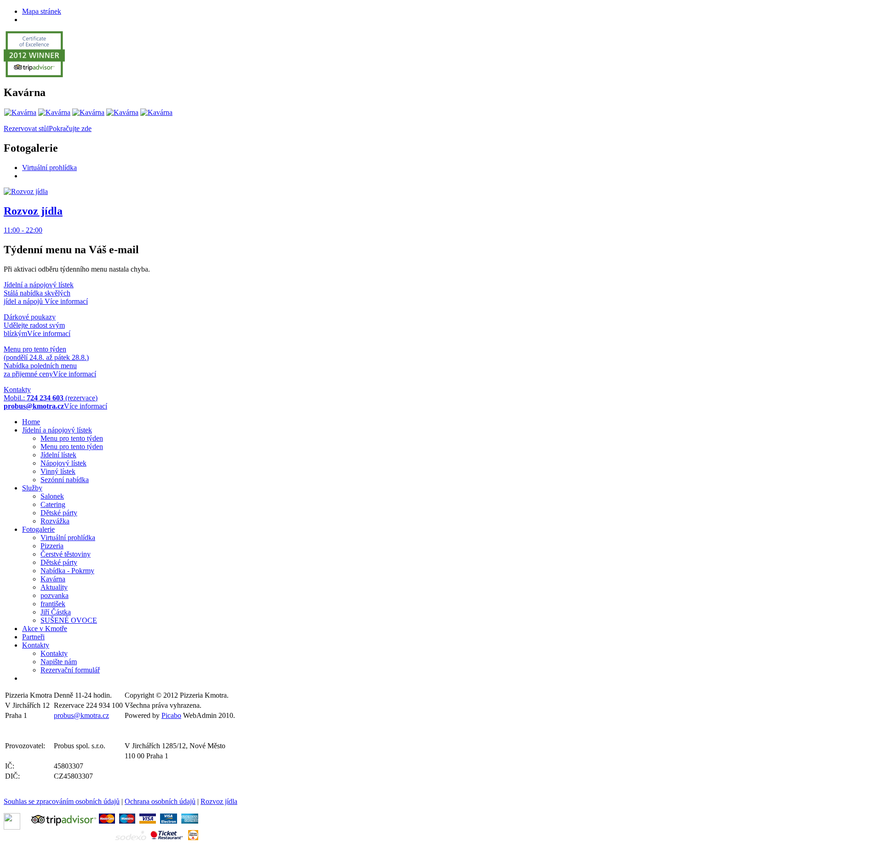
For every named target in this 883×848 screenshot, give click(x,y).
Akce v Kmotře (44, 628)
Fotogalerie (38, 529)
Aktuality (54, 587)
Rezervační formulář (70, 670)
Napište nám (58, 662)
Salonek (52, 496)
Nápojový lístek (63, 463)
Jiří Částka (55, 612)
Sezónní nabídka (64, 480)
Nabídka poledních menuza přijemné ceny (46, 361)
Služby (32, 488)
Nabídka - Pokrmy (67, 571)
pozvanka (54, 595)
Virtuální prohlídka (49, 167)
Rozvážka (54, 521)
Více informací (66, 301)
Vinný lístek (57, 471)
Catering (52, 504)
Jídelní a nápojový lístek (57, 430)
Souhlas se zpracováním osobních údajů (62, 801)
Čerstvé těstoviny (65, 554)
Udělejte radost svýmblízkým (34, 325)
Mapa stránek (41, 11)
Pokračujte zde (70, 128)
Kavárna (52, 579)
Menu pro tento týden (71, 438)
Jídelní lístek (58, 455)
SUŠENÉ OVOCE (68, 620)
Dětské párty (58, 513)
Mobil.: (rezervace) (50, 398)
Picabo (171, 715)
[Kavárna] (20, 112)
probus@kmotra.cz (81, 715)
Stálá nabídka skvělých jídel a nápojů (39, 293)
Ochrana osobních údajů (160, 801)
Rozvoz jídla (219, 801)
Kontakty (35, 645)
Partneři (33, 637)
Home (31, 422)
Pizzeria (51, 546)
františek (52, 604)
